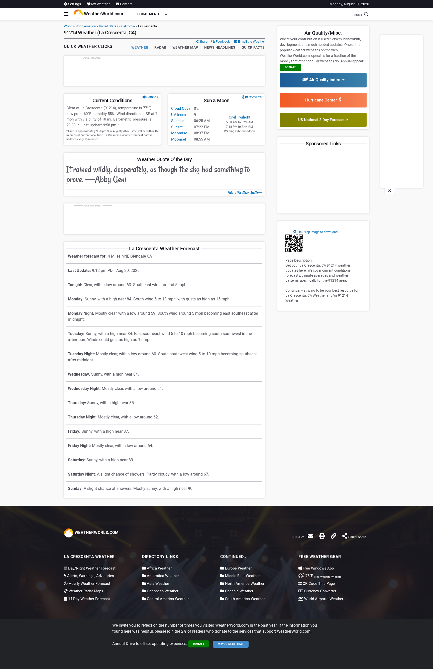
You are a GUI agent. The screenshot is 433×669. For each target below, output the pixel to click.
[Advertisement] (164, 71)
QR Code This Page (318, 583)
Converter (255, 97)
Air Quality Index (325, 79)
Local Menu (148, 14)
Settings (74, 4)
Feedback (222, 41)
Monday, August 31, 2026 (349, 4)
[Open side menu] (66, 14)
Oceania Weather (238, 591)
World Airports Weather (323, 599)
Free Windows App (318, 568)
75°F (323, 576)
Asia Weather (157, 583)
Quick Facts (253, 47)
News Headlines (220, 47)
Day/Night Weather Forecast (91, 568)
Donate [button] (290, 67)
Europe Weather (238, 568)
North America (85, 26)
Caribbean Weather (162, 591)
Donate (198, 643)
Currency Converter (319, 591)
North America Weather (244, 583)
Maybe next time (231, 644)
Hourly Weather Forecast (89, 583)
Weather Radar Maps (85, 591)
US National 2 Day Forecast (322, 120)
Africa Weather (159, 568)
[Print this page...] (322, 536)
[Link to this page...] (333, 536)
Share (202, 41)
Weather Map (185, 47)
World (68, 26)
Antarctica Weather (162, 576)
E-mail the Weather (251, 41)
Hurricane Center (322, 99)
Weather (139, 47)
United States (108, 26)
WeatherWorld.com (103, 13)
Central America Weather (167, 599)
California (128, 26)
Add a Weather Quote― (245, 192)
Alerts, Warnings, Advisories (90, 576)
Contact (126, 4)
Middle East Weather (242, 576)
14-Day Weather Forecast (88, 599)
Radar (160, 47)
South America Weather (244, 599)
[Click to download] (294, 243)
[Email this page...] (310, 536)
